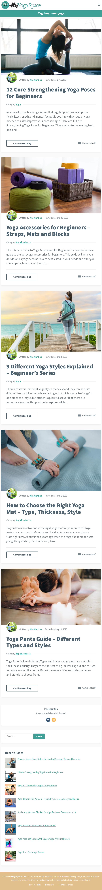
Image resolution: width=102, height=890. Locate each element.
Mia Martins (36, 79)
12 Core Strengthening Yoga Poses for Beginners (50, 93)
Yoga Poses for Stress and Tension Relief (37, 825)
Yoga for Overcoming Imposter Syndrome (37, 785)
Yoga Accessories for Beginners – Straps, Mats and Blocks (48, 231)
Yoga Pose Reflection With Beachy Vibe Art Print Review (44, 838)
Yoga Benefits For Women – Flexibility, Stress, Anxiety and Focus (48, 798)
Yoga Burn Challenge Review (31, 852)
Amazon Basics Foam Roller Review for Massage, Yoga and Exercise (49, 759)
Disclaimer (49, 884)
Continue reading (22, 143)
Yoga (18, 104)
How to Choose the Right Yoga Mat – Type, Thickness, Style (45, 508)
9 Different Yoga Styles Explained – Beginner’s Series (49, 370)
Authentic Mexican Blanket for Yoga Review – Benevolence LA (47, 812)
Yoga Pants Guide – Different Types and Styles (43, 642)
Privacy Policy (35, 884)
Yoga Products (23, 242)
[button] (99, 5)
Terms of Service (65, 884)
